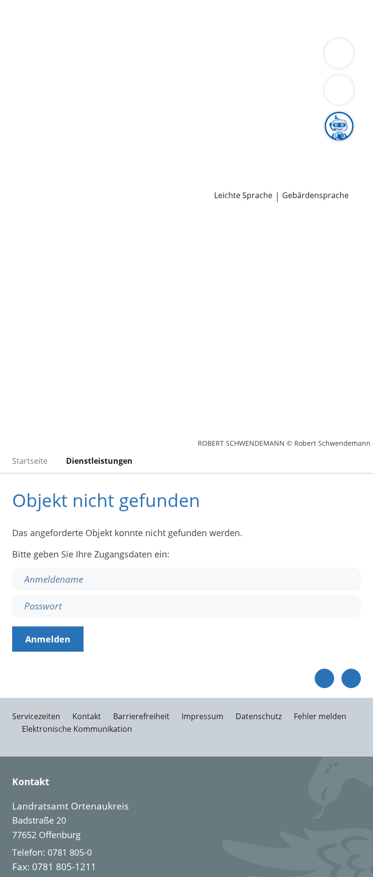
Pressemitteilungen (46, 180)
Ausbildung (159, 143)
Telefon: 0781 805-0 (52, 852)
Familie (198, 18)
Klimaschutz (103, 81)
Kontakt (86, 716)
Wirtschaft (119, 31)
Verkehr (165, 18)
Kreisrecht (149, 118)
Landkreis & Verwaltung (48, 56)
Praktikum (242, 143)
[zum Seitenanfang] (351, 678)
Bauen (20, 18)
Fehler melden (320, 716)
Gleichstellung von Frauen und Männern (89, 93)
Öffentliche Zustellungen (139, 180)
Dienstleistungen (34, 6)
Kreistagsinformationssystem (67, 118)
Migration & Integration (262, 18)
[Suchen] (339, 89)
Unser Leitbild (35, 156)
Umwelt (207, 31)
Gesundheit (165, 31)
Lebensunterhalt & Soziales (91, 18)
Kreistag (16, 106)
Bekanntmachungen (218, 81)
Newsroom (22, 168)
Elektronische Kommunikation (77, 729)
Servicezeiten (36, 716)
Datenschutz (259, 716)
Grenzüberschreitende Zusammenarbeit (255, 93)
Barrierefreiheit (141, 716)
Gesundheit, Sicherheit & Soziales (148, 69)
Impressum (202, 716)
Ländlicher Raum (41, 81)
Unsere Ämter (28, 44)
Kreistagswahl (201, 118)
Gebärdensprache (315, 195)
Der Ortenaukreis (42, 69)
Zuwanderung (281, 69)
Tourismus (152, 81)
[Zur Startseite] (67, 266)
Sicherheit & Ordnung (51, 31)
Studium (202, 143)
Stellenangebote (40, 143)
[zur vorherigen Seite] (324, 678)
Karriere (16, 131)
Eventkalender (105, 143)
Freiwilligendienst (301, 143)
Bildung (234, 69)
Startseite (30, 460)
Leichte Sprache (243, 195)
